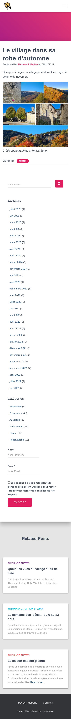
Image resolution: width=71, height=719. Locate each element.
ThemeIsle (48, 711)
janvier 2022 (16, 341)
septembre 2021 (18, 368)
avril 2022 (14, 321)
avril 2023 (14, 282)
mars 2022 (15, 328)
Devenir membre (27, 703)
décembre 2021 (18, 348)
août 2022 (15, 295)
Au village (14, 419)
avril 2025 (14, 235)
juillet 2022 (15, 301)
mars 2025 (15, 242)
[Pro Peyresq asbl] (9, 6)
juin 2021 (14, 388)
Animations (15, 406)
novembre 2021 (18, 354)
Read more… (37, 682)
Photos (23, 161)
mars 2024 (15, 255)
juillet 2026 (15, 209)
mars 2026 (15, 222)
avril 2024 (14, 249)
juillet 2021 (15, 381)
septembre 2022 (18, 288)
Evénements (16, 426)
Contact (48, 703)
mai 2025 (14, 229)
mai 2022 (14, 315)
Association (15, 413)
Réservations (16, 439)
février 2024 (16, 262)
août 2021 (15, 374)
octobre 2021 (16, 361)
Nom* (11, 449)
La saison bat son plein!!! (26, 661)
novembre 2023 (18, 268)
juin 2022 (14, 308)
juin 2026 (14, 215)
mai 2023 (14, 275)
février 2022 (16, 335)
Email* (11, 466)
